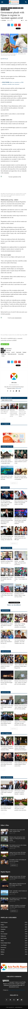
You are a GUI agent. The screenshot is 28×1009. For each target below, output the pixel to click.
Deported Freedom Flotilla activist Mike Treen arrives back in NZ (6, 764)
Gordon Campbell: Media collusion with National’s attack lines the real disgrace (20, 748)
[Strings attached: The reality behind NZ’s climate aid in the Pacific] (7, 470)
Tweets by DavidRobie (14, 605)
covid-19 (13, 352)
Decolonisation (17, 662)
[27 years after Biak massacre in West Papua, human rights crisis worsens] (7, 587)
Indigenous (3, 936)
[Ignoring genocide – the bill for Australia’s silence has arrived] (7, 571)
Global (22, 8)
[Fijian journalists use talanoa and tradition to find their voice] (7, 618)
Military (2, 952)
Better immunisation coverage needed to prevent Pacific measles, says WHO (21, 502)
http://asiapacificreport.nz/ (14, 384)
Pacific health (18, 352)
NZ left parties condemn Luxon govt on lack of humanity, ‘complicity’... (20, 792)
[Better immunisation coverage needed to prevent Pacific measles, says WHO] (21, 495)
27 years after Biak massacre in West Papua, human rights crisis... (7, 595)
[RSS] (14, 999)
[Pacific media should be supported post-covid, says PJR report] (21, 530)
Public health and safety (12, 354)
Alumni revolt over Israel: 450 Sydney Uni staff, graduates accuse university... (21, 723)
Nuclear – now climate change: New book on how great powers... (20, 563)
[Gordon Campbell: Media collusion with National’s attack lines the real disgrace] (21, 740)
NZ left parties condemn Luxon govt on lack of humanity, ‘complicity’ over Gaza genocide (14, 413)
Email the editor (18, 388)
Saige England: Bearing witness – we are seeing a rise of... (21, 579)
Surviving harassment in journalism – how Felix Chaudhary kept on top (20, 641)
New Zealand (4, 934)
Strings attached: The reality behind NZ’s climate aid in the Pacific (7, 477)
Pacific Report (15, 8)
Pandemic (24, 352)
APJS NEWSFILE (5, 610)
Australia (2, 744)
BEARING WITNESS (6, 548)
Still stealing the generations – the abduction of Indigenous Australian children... (7, 748)
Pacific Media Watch (6, 943)
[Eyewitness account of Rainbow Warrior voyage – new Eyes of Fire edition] (21, 587)
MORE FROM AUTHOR (7, 400)
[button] (26, 2)
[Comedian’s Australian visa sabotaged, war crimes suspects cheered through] (4, 907)
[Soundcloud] (14, 391)
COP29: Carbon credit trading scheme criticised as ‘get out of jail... (21, 461)
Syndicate (7, 9)
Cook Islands (3, 719)
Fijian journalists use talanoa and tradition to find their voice (7, 625)
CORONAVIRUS (5, 487)
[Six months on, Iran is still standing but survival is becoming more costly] (4, 861)
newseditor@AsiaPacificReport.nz (17, 990)
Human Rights (4, 927)
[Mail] (10, 999)
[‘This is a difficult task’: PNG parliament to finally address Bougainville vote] (21, 658)
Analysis (2, 474)
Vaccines (2, 356)
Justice (2, 954)
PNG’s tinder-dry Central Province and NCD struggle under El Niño (6, 682)
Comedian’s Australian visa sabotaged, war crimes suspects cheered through (17, 906)
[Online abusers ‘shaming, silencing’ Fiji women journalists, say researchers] (21, 618)
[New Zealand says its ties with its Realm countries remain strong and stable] (7, 716)
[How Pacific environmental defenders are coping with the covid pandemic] (21, 470)
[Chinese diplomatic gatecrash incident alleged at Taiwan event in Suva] (21, 756)
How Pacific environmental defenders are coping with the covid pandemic (21, 477)
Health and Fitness (4, 8)
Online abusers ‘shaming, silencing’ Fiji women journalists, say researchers (20, 625)
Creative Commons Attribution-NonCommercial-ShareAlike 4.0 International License (14, 985)
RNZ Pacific (3, 9)
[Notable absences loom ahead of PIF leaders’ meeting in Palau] (5, 406)
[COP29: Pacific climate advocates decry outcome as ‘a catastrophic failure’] (7, 454)
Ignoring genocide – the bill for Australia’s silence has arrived (7, 579)
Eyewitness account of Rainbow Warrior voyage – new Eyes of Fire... (20, 595)
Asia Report (3, 408)
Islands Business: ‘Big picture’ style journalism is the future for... (6, 641)
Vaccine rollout (21, 354)
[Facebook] (8, 391)
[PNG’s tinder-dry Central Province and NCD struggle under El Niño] (7, 675)
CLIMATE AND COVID (7, 446)
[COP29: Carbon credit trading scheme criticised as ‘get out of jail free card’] (21, 454)
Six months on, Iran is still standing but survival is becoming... (17, 860)
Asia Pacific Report (8, 348)
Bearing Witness (17, 591)
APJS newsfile (3, 621)
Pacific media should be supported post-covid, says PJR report (20, 538)
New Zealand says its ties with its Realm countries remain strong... (6, 723)
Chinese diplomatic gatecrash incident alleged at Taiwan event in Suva (21, 764)
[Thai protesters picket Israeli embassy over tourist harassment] (7, 658)
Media (2, 940)
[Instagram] (11, 391)
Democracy (3, 947)
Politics (2, 924)
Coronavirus (10, 8)
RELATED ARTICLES (7, 398)
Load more (13, 483)
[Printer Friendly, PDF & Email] (5, 344)
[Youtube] (20, 391)
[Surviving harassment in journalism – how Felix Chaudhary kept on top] (21, 634)
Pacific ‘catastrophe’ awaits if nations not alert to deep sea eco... (18, 891)
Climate (2, 457)
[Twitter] (17, 391)
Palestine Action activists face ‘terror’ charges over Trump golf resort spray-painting (22, 413)
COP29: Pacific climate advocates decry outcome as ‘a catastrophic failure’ (6, 461)
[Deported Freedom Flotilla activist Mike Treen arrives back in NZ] (7, 756)
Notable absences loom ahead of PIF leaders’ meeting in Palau (5, 412)
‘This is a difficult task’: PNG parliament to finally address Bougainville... (21, 666)
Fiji (19, 8)
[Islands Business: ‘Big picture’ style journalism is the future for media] (7, 634)
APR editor (4, 20)
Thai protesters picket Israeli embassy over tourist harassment (7, 666)
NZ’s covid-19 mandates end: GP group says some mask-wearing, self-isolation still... (7, 538)
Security (3, 949)
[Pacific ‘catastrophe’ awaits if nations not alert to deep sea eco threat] (4, 892)
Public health (3, 354)
